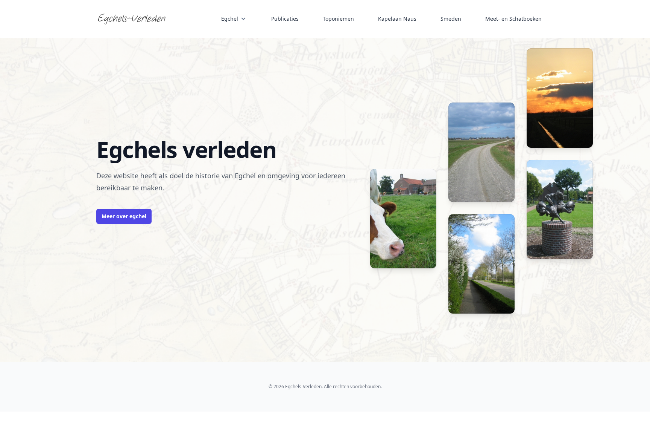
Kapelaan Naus (397, 18)
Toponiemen (338, 18)
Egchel (229, 18)
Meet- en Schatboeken (513, 18)
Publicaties (285, 18)
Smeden (450, 18)
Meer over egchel (124, 216)
